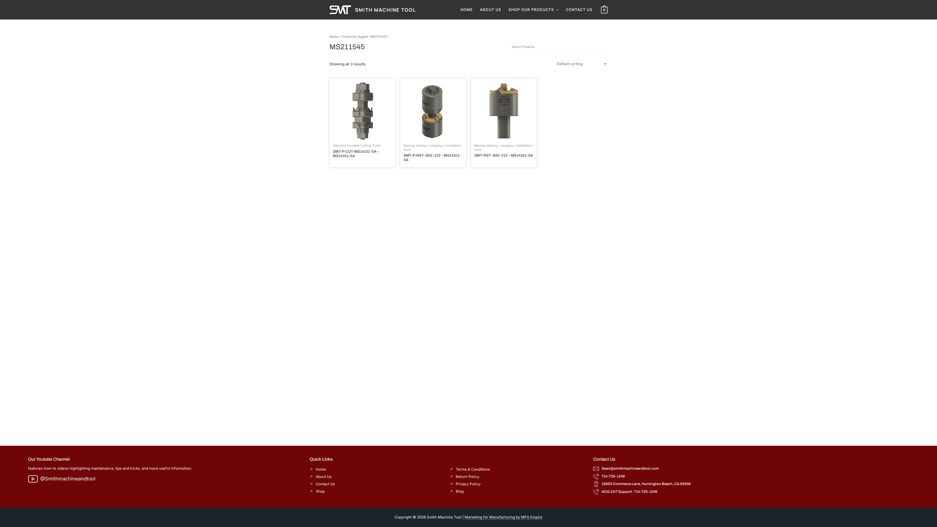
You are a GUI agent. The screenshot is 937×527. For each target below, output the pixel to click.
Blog (460, 491)
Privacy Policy (468, 484)
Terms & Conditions (473, 469)
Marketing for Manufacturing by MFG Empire (503, 517)
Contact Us (579, 9)
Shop (320, 491)
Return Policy (467, 476)
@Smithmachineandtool (67, 479)
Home (466, 9)
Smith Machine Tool (385, 10)
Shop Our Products (531, 9)
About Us (490, 9)
